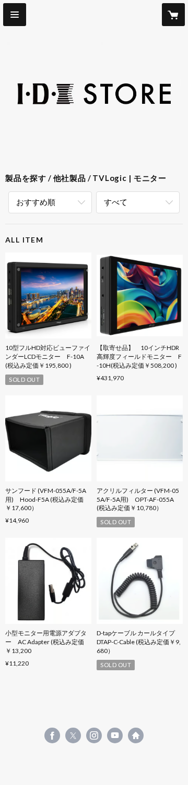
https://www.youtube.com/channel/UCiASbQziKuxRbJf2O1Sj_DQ (115, 735)
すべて (115, 202)
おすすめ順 (35, 202)
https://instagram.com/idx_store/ (94, 735)
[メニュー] (14, 14)
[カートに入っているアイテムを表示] (173, 14)
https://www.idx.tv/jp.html (136, 735)
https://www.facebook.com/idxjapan (52, 735)
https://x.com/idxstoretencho (73, 735)
